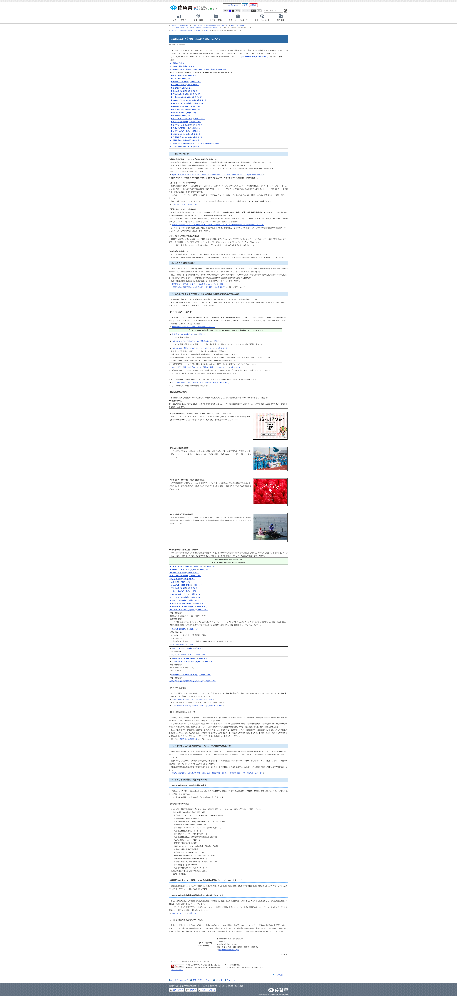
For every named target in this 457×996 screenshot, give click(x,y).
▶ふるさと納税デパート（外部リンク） (185, 594)
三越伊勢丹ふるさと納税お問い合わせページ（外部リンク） (192, 681)
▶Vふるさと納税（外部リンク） (184, 113)
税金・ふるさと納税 (237, 25)
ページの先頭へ (279, 975)
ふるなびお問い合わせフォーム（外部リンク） (187, 654)
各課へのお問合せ (208, 990)
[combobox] (273, 10)
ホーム (174, 25)
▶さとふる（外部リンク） (181, 79)
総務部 (198, 30)
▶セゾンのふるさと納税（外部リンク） (186, 109)
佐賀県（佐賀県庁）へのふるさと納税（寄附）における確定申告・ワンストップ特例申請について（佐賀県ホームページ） (217, 175)
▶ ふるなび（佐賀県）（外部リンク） (184, 600)
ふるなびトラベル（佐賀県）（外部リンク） (189, 648)
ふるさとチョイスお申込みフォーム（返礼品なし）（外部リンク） (197, 341)
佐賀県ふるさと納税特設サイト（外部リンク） (190, 334)
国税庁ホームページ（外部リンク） (185, 913)
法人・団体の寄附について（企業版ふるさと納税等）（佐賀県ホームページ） (201, 382)
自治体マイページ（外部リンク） (185, 204)
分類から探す (184, 25)
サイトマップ (232, 980)
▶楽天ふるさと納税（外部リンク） (185, 91)
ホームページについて (179, 980)
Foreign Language (232, 5)
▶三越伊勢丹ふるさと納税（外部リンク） (187, 137)
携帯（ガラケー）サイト (202, 980)
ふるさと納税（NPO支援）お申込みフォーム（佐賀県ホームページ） (198, 706)
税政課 (206, 30)
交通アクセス (178, 990)
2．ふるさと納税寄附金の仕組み (182, 66)
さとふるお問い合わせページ (182, 644)
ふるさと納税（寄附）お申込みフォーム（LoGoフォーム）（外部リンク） (200, 348)
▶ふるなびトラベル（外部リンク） (185, 85)
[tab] (179, 18)
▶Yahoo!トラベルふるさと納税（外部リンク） (189, 100)
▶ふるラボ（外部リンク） (181, 116)
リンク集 (219, 980)
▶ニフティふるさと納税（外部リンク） (186, 131)
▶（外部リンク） (193, 566)
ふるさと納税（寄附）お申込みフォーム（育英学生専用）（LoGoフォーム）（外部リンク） (207, 367)
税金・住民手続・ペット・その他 (216, 25)
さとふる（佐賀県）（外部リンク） (185, 629)
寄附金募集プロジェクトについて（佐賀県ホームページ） (193, 327)
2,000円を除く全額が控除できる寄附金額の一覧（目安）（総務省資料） (199, 287)
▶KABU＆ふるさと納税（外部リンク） (186, 134)
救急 (253, 5)
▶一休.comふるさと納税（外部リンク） (187, 97)
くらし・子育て (197, 25)
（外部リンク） (188, 119)
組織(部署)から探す (186, 30)
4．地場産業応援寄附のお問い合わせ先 (184, 140)
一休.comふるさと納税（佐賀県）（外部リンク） (191, 658)
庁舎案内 (193, 990)
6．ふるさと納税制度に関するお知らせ (184, 146)
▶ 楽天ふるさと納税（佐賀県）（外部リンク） (187, 603)
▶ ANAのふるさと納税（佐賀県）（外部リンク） (188, 607)
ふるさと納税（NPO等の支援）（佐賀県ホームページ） (193, 699)
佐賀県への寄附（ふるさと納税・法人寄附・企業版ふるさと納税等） (196, 27)
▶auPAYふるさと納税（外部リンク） (186, 106)
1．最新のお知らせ (177, 63)
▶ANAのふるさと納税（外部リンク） (186, 94)
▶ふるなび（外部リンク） (181, 88)
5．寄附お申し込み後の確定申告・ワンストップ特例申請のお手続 (194, 143)
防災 (245, 5)
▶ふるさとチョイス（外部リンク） (185, 75)
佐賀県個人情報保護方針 (188, 739)
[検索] (285, 11)
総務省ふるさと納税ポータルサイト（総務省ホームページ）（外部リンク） (200, 284)
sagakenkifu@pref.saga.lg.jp (229, 950)
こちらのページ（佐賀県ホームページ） (254, 56)
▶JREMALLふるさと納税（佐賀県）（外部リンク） (189, 569)
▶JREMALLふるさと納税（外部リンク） (187, 103)
